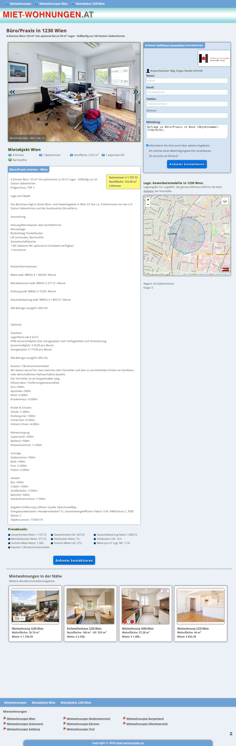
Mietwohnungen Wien (53, 3)
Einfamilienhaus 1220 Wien (84, 628)
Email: (150, 87)
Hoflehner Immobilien (171, 45)
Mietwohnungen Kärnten (83, 724)
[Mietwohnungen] (48, 21)
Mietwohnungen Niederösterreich (88, 718)
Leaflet (184, 274)
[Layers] (224, 200)
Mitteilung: (153, 122)
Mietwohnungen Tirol (81, 729)
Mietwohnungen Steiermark (25, 724)
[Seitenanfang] (231, 734)
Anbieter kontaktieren (74, 560)
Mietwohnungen (20, 3)
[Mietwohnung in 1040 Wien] (145, 624)
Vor (136, 92)
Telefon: (151, 99)
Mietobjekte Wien (44, 702)
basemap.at (203, 274)
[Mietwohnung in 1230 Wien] (35, 624)
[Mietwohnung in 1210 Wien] (200, 624)
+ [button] (148, 200)
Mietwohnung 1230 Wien (28, 628)
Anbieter (149, 191)
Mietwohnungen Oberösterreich (147, 724)
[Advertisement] (119, 666)
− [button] (148, 205)
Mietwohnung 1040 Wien (138, 628)
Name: (150, 75)
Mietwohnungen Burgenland (145, 718)
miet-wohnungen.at (222, 274)
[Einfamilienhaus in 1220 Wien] (90, 624)
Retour (12, 92)
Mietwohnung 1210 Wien (193, 628)
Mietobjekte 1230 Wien (90, 3)
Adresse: (151, 110)
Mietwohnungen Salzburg (23, 729)
